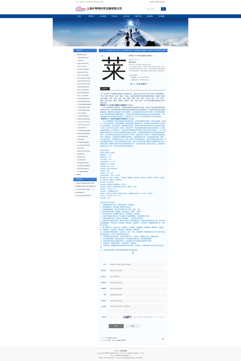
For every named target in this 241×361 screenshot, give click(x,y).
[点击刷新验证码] (127, 317)
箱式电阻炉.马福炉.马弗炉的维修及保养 (86, 186)
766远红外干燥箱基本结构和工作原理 (85, 183)
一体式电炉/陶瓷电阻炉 (83, 116)
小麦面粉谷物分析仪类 (83, 57)
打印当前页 (134, 75)
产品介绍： (105, 88)
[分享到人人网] (144, 84)
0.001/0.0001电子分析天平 (83, 124)
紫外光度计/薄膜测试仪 (83, 69)
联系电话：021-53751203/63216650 (140, 77)
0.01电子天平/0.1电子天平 (83, 122)
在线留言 (157, 2)
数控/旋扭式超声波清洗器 (83, 145)
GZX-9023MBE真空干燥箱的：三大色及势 (86, 189)
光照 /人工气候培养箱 (82, 95)
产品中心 (118, 50)
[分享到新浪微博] (139, 84)
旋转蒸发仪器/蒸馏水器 (83, 168)
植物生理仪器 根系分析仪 (83, 151)
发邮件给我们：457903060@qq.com (140, 80)
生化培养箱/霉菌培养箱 (83, 92)
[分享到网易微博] (146, 84)
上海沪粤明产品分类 (81, 54)
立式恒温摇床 (80, 139)
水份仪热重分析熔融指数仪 (84, 130)
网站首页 (152, 2)
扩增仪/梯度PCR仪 (82, 127)
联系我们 (162, 2)
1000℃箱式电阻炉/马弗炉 (83, 107)
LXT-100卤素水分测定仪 (111, 338)
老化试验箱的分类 (80, 192)
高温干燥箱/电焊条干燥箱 (83, 81)
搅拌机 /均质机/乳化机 (82, 63)
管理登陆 (127, 358)
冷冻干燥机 (80, 60)
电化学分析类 (80, 148)
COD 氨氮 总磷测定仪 (82, 171)
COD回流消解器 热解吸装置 (84, 104)
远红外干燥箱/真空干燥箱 (83, 84)
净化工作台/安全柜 (82, 66)
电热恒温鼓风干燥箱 (82, 72)
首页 (114, 50)
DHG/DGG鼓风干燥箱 (82, 75)
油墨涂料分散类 (81, 157)
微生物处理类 (80, 154)
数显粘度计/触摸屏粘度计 (83, 133)
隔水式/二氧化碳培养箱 (83, 89)
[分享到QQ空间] (137, 84)
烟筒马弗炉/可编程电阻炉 (83, 119)
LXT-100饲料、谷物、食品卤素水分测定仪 (115, 340)
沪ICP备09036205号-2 (110, 358)
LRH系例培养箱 (81, 160)
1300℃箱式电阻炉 (81, 113)
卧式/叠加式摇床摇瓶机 (83, 142)
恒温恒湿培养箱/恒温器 (83, 98)
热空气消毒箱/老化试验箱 (83, 78)
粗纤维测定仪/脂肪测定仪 (83, 165)
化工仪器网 (139, 358)
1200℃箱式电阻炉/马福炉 (83, 110)
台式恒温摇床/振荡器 (82, 136)
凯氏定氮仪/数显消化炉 (83, 162)
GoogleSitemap (120, 358)
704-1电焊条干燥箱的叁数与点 (83, 195)
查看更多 (78, 174)
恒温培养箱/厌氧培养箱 (83, 87)
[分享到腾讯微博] (142, 84)
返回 (163, 339)
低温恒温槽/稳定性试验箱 (83, 101)
